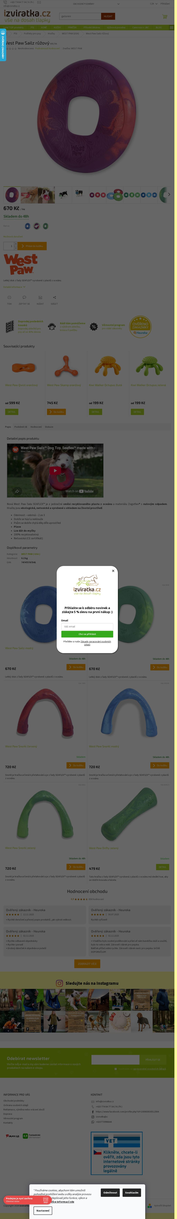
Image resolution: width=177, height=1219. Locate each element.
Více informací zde (62, 1202)
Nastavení (42, 1211)
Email (64, 620)
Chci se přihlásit (87, 634)
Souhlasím (131, 1193)
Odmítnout (110, 1193)
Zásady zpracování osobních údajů (96, 643)
